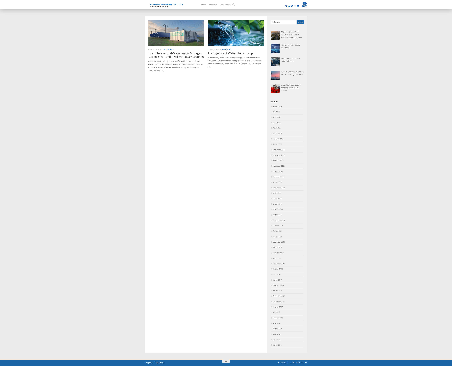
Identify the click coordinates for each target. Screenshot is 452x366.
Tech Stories (225, 4)
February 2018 (278, 285)
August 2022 (277, 215)
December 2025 (279, 150)
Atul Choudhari (169, 50)
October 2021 (278, 226)
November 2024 (279, 166)
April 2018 (276, 274)
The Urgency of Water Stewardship (230, 53)
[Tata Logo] (304, 4)
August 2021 (277, 231)
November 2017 (279, 302)
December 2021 (279, 220)
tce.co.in (283, 363)
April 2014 (276, 340)
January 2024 (277, 182)
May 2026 (276, 123)
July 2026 (276, 112)
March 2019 (277, 247)
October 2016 (278, 318)
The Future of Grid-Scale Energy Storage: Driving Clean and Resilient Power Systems (176, 55)
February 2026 (278, 139)
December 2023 (279, 188)
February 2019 (278, 253)
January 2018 (277, 291)
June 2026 (276, 117)
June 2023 (276, 193)
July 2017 (276, 312)
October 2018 (278, 269)
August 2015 (277, 329)
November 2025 (279, 155)
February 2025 (278, 161)
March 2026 (277, 133)
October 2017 (278, 307)
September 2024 (279, 177)
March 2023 (277, 199)
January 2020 (277, 236)
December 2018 (279, 264)
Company (213, 4)
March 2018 (277, 280)
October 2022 (278, 209)
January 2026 (277, 144)
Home (203, 4)
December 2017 (279, 296)
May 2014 (276, 334)
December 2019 (279, 242)
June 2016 (276, 323)
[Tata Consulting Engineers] (166, 5)
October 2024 (278, 171)
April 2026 (276, 128)
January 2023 (277, 204)
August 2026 (277, 106)
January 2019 (277, 258)
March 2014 (277, 345)
